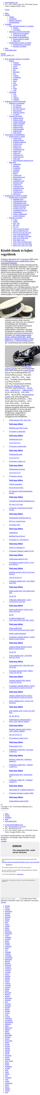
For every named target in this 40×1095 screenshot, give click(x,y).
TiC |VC (16, 227)
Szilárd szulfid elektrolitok (17, 633)
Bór (14, 70)
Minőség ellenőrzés (15, 20)
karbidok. (13, 263)
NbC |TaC (16, 223)
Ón (14, 87)
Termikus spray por (19, 208)
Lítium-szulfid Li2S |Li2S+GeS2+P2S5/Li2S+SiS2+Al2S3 (21, 629)
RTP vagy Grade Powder (17, 521)
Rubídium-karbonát (19, 142)
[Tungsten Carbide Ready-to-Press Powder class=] (22, 510)
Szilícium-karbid (18, 129)
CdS (14, 94)
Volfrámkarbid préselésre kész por (20, 518)
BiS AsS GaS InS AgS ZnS (22, 232)
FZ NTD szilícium (19, 109)
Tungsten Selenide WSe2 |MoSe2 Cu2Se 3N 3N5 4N (20, 681)
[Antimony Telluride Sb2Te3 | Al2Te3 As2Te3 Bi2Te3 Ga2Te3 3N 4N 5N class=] (22, 688)
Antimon (16, 63)
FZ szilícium (17, 107)
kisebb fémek (24, 261)
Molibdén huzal (18, 199)
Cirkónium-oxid (18, 157)
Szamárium (16, 168)
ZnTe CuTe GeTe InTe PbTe (22, 244)
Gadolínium (17, 164)
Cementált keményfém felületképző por (21, 501)
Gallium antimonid (19, 122)
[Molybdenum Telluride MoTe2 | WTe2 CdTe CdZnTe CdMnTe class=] (22, 721)
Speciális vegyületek (19, 46)
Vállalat (11, 17)
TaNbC (15, 221)
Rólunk (7, 15)
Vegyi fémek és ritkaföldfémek (19, 37)
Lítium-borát (17, 138)
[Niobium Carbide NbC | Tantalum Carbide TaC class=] (22, 766)
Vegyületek (16, 30)
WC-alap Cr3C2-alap (16, 504)
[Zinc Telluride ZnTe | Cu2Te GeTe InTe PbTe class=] (22, 703)
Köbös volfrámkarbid (20, 214)
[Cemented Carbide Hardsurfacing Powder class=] (22, 493)
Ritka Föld (16, 41)
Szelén (15, 85)
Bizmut (15, 68)
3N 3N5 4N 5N (14, 716)
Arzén (15, 66)
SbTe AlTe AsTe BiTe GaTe (22, 242)
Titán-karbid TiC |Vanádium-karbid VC (21, 790)
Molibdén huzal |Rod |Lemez (18, 428)
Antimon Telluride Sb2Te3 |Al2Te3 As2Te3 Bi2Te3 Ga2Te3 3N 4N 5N (20, 696)
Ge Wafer (16, 114)
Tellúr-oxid (16, 153)
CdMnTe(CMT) (27, 390)
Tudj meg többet (16, 424)
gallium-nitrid (17, 131)
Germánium (17, 77)
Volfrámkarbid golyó (20, 201)
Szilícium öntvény (19, 112)
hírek (6, 48)
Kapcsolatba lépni (11, 50)
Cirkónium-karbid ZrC (23, 340)
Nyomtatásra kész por (20, 210)
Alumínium (17, 64)
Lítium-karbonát (18, 140)
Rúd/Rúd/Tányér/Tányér (17, 536)
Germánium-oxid (18, 149)
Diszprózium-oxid (19, 177)
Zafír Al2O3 (17, 133)
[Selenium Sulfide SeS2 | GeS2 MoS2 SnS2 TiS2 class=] (22, 583)
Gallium (15, 75)
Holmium (16, 166)
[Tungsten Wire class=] (14, 525)
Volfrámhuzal (17, 212)
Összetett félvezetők (19, 35)
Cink (14, 90)
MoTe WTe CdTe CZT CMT (22, 245)
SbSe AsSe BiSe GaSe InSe (22, 236)
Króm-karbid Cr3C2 (15, 746)
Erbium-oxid (17, 179)
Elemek (15, 28)
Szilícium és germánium (21, 33)
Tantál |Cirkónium (19, 216)
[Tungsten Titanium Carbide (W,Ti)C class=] (21, 551)
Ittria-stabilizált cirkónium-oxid (23, 160)
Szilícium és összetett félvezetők (19, 32)
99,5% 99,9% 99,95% (16, 488)
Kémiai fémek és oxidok (21, 39)
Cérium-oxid (17, 175)
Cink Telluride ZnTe (17, 386)
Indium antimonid (19, 123)
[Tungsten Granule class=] (15, 476)
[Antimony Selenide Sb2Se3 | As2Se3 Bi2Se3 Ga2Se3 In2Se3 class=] (22, 639)
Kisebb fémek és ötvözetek (22, 44)
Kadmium (16, 72)
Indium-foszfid (18, 125)
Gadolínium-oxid (18, 181)
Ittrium (15, 173)
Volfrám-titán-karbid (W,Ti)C (18, 559)
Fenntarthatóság (14, 22)
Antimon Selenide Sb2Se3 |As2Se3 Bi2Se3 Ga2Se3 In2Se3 (20, 647)
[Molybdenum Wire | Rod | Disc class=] (20, 420)
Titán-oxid (16, 159)
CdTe (15, 96)
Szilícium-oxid (18, 155)
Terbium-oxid (17, 190)
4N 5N (11, 615)
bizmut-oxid (17, 146)
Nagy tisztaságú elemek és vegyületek (21, 26)
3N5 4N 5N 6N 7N (15, 577)
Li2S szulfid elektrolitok (21, 234)
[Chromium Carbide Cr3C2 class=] (18, 738)
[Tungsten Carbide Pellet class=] (17, 446)
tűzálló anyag (14, 261)
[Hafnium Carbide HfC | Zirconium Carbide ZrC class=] (22, 751)
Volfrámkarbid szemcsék (21, 205)
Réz (14, 74)
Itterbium (16, 171)
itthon (7, 13)
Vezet (15, 81)
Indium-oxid (17, 151)
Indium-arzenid (18, 120)
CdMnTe (16, 99)
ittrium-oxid (17, 194)
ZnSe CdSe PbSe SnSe (20, 238)
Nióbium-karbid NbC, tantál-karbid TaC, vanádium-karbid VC (18, 338)
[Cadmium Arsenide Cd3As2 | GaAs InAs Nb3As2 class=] (22, 564)
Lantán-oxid (17, 184)
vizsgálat (3, 841)
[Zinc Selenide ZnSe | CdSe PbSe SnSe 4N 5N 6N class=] (22, 657)
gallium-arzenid (18, 118)
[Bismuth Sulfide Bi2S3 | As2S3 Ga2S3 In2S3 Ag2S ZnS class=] (22, 601)
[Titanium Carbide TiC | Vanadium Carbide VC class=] (22, 782)
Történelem (12, 19)
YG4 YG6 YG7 (14, 458)
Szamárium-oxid (18, 188)
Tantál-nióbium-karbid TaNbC (19, 801)
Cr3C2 (15, 219)
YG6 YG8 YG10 (14, 443)
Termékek (8, 24)
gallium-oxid (17, 147)
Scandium (16, 170)
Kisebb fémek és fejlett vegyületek (20, 43)
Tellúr (15, 88)
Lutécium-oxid (18, 186)
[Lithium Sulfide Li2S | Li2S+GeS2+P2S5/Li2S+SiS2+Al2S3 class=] (22, 620)
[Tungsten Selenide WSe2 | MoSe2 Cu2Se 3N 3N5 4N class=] (22, 672)
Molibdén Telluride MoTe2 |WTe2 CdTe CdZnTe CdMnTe (20, 730)
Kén (14, 83)
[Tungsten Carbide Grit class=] (17, 461)
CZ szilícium (17, 105)
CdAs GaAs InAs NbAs (21, 229)
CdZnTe (16, 98)
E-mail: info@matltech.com (14, 825)
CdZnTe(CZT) (15, 390)
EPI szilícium (17, 111)
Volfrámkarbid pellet (19, 203)
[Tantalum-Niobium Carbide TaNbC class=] (21, 793)
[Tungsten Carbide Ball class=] (17, 431)
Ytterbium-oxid (18, 192)
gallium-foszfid (18, 127)
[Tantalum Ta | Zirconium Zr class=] (19, 540)
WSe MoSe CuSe (19, 240)
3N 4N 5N (12, 596)
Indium (15, 79)
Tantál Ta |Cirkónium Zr (17, 547)
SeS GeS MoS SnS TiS (20, 231)
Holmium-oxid (18, 183)
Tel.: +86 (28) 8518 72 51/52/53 (15, 826)
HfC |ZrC (16, 225)
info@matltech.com (11, 2)
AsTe (22, 388)
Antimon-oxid (17, 144)
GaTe (29, 388)
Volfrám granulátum (19, 207)
